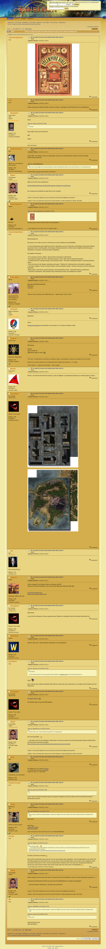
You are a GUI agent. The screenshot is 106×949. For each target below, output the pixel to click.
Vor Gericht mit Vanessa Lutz (35, 592)
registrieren (72, 2)
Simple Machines (59, 946)
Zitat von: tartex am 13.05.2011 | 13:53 (37, 789)
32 (20, 29)
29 (15, 29)
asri (11, 551)
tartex (12, 757)
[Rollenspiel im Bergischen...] (9, 364)
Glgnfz (12, 175)
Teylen (12, 804)
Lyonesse (13, 577)
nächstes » (96, 26)
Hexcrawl (46, 768)
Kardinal (13, 338)
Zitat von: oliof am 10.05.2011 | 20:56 (37, 123)
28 (13, 29)
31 (18, 29)
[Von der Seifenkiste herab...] (9, 201)
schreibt (38, 171)
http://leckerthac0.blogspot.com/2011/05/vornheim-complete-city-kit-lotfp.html (49, 185)
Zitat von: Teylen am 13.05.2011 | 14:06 (38, 914)
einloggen (63, 2)
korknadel (13, 309)
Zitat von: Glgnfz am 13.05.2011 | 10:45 (37, 843)
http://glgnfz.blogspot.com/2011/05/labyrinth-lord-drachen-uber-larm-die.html (49, 744)
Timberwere (62, 22)
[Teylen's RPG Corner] (9, 833)
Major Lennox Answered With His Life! (37, 594)
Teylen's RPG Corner (33, 827)
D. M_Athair (14, 277)
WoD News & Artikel (33, 828)
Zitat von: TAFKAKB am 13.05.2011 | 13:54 (38, 811)
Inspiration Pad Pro (33, 698)
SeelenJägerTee (16, 204)
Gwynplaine (14, 394)
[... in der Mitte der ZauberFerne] (9, 306)
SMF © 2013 (52, 946)
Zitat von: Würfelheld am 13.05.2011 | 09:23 (39, 728)
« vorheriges (90, 26)
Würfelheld (14, 636)
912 (23, 29)
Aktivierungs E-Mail (87, 2)
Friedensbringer (16, 149)
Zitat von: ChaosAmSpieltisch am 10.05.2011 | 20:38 (41, 211)
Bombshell (14, 113)
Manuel (13, 368)
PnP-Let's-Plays (44, 770)
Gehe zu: (79, 938)
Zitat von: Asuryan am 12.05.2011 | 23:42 (38, 668)
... (12, 29)
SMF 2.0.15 (45, 946)
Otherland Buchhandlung (34, 325)
